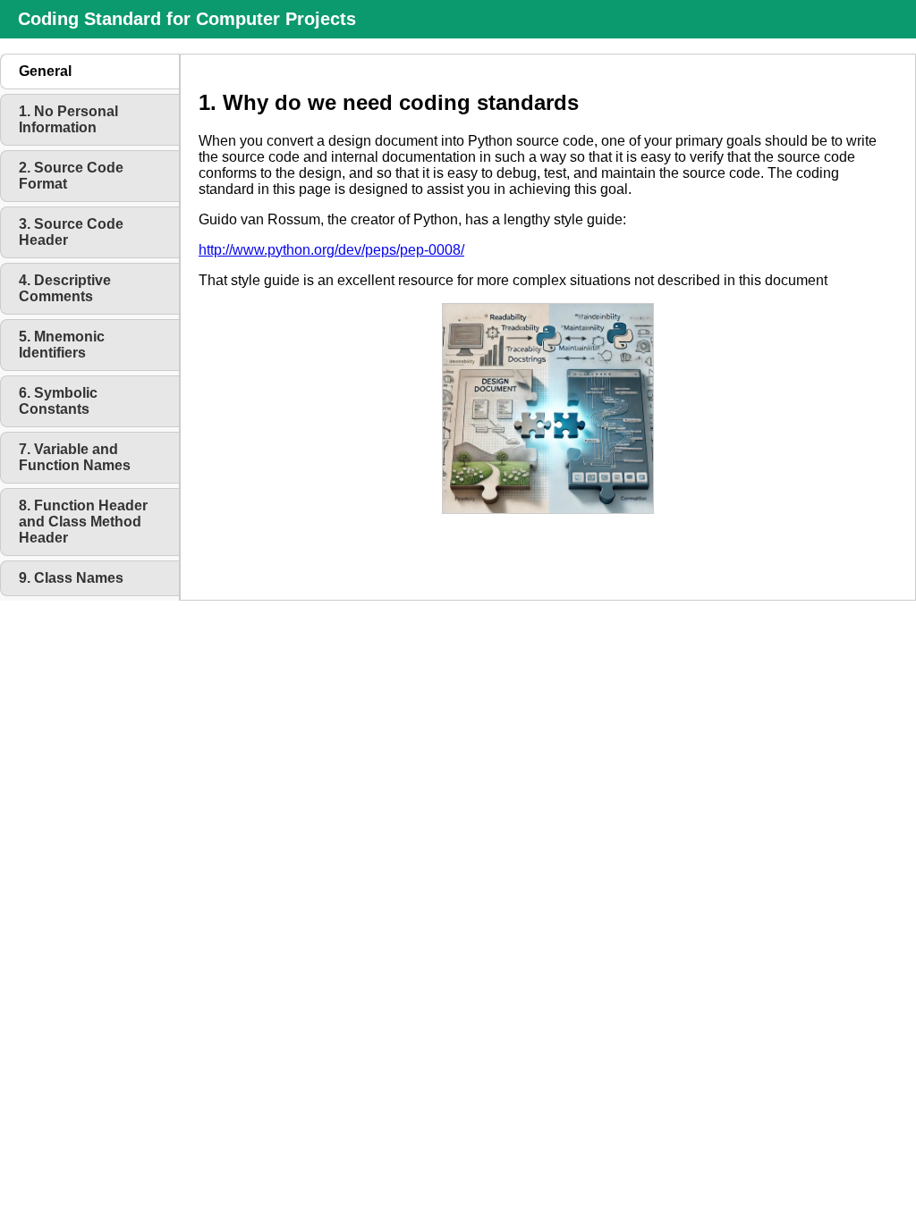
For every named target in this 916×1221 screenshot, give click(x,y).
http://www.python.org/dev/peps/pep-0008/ (331, 249)
